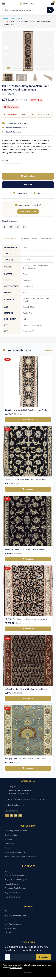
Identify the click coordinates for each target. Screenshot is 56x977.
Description (24, 238)
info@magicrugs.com (16, 805)
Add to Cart (29, 176)
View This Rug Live (28, 211)
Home (5, 19)
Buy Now (28, 184)
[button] (50, 48)
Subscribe (43, 957)
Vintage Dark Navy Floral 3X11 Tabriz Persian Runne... (26, 689)
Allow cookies (28, 973)
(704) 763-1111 (14, 787)
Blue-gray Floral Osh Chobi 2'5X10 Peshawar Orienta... (26, 759)
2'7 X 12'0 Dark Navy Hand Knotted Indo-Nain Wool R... (26, 619)
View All (48, 350)
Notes (34, 238)
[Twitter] (11, 815)
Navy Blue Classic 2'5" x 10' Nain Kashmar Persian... (26, 549)
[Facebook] (7, 815)
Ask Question (46, 238)
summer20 (45, 115)
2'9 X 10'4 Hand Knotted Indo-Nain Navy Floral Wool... (26, 410)
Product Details (10, 238)
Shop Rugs (15, 19)
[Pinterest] (20, 815)
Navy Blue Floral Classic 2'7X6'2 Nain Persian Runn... (26, 480)
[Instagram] (15, 815)
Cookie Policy (16, 968)
